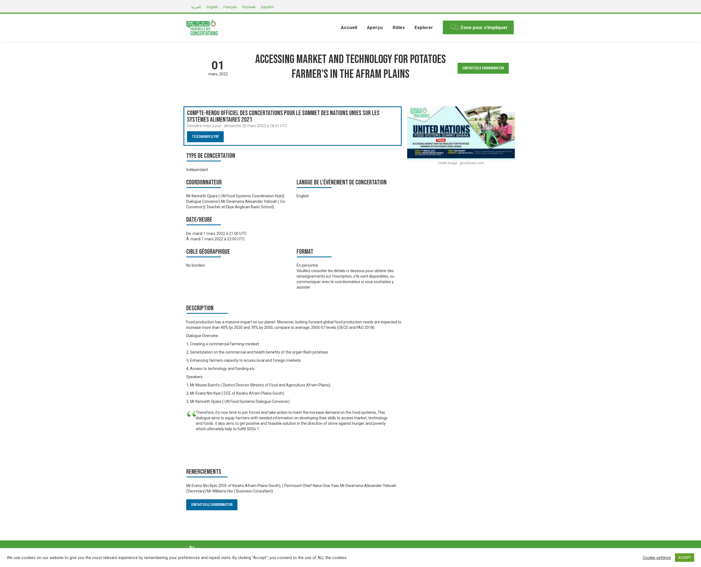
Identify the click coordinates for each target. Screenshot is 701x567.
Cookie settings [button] (657, 557)
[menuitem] (349, 27)
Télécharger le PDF (205, 136)
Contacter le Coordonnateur (483, 68)
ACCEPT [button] (684, 557)
